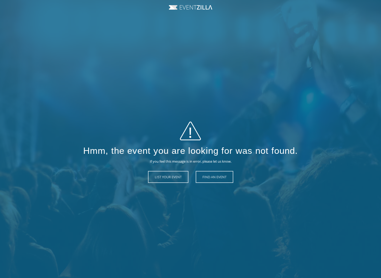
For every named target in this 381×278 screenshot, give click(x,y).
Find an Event (214, 177)
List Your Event (168, 177)
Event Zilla (190, 7)
